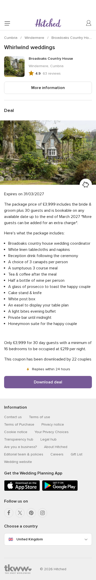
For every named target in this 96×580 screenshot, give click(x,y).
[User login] (89, 23)
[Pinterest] (31, 512)
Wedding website (18, 462)
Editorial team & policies (23, 454)
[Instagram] (42, 512)
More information (48, 87)
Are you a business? (20, 447)
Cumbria (11, 38)
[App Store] (22, 490)
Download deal (48, 382)
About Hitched (55, 447)
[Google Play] (60, 490)
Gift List (76, 454)
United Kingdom (29, 539)
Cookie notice (15, 432)
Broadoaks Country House (73, 38)
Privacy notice (52, 424)
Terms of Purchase (19, 424)
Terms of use (39, 417)
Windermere (35, 38)
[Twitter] (20, 512)
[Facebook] (8, 512)
